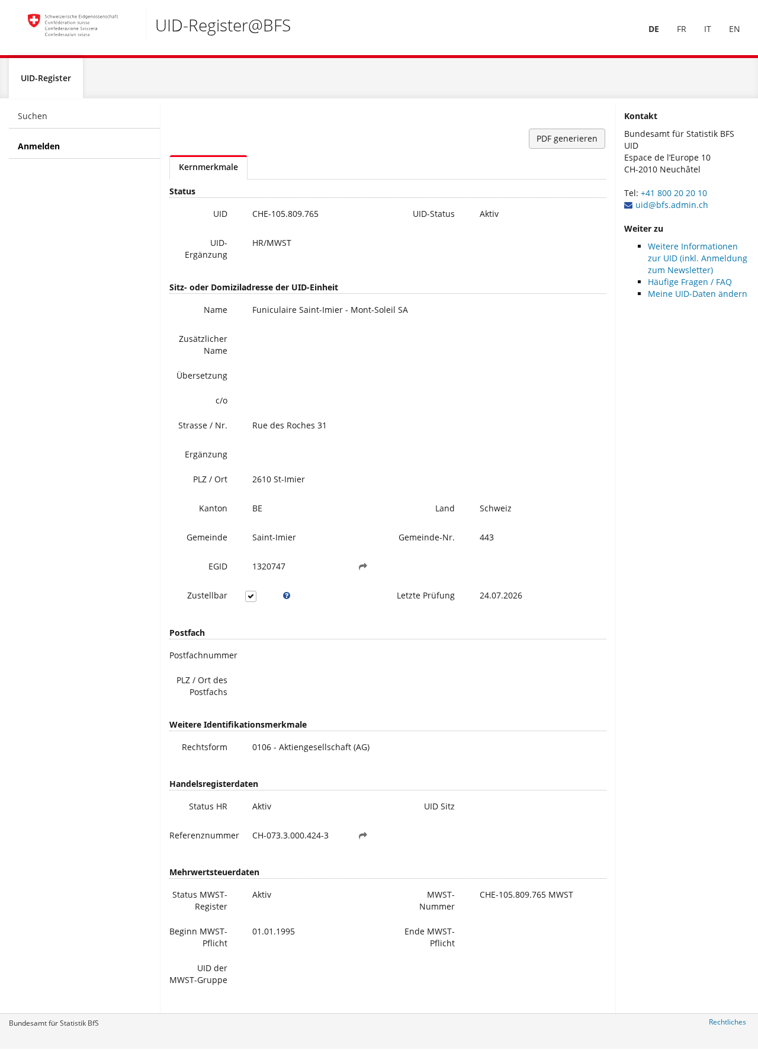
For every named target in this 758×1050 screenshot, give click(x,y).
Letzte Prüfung (426, 595)
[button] (363, 566)
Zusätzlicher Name (203, 344)
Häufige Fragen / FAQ (690, 281)
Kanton (213, 508)
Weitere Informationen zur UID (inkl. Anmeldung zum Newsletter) (697, 258)
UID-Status (434, 213)
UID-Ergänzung (206, 248)
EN (734, 28)
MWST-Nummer (437, 900)
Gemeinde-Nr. (427, 537)
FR (681, 28)
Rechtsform (204, 747)
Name (215, 309)
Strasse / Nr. (202, 425)
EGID (217, 566)
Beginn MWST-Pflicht (198, 937)
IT (707, 28)
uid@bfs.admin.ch (671, 204)
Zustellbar (207, 595)
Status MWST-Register (199, 900)
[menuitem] (654, 29)
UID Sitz (439, 806)
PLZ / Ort (210, 479)
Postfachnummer (202, 655)
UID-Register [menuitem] (46, 78)
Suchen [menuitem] (32, 115)
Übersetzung (201, 375)
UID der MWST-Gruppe (198, 973)
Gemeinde (207, 537)
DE (653, 28)
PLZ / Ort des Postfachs (201, 685)
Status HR (208, 806)
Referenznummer (202, 835)
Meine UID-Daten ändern (697, 293)
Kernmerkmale (208, 166)
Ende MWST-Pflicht (429, 937)
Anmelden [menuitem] (39, 146)
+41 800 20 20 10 (674, 193)
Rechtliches (727, 1022)
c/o (221, 400)
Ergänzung (206, 454)
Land (445, 508)
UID (220, 213)
